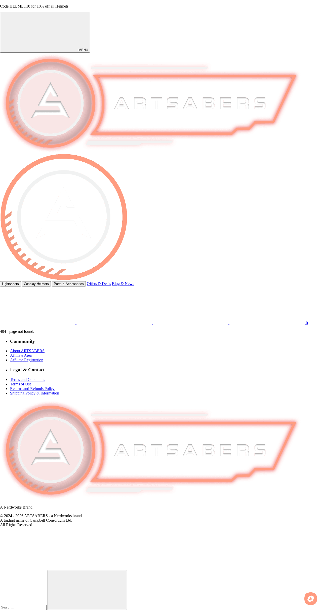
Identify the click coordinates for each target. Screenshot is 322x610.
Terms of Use (20, 384)
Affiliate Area (21, 355)
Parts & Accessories (69, 284)
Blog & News (123, 283)
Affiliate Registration (26, 360)
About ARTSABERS (27, 351)
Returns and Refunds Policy (32, 388)
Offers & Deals (99, 283)
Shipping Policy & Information (34, 393)
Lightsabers (10, 284)
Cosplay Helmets (36, 284)
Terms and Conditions (27, 379)
